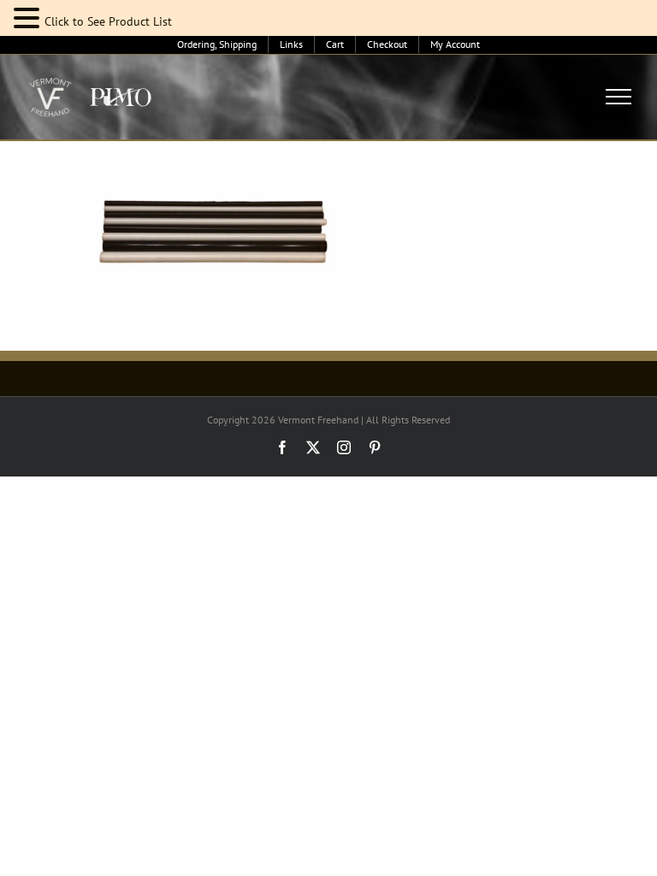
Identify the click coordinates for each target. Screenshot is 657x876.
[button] (29, 18)
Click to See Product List (108, 21)
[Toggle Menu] (619, 96)
